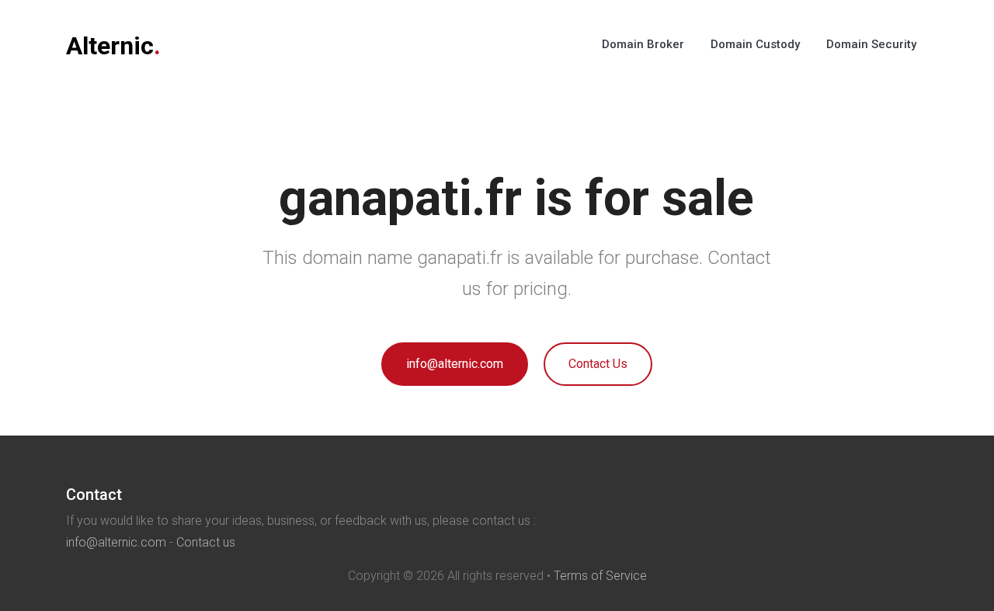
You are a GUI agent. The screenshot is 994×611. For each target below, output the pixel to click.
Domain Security (871, 44)
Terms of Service (600, 575)
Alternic (113, 46)
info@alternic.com (454, 363)
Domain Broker (643, 44)
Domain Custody (755, 44)
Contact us (205, 542)
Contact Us (597, 363)
